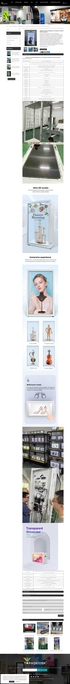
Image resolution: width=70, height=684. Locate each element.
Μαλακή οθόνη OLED (25, 593)
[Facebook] (31, 677)
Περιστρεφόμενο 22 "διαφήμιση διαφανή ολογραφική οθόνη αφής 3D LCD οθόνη (57, 635)
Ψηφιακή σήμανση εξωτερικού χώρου (12, 37)
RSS (33, 680)
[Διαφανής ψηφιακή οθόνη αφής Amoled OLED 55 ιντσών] (57, 643)
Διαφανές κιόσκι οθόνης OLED (29, 635)
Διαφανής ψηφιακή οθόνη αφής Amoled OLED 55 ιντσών (57, 650)
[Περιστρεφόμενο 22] (57, 627)
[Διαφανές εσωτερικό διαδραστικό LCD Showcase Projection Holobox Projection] (25, 49)
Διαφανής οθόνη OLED (21, 26)
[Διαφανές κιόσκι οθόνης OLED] (29, 627)
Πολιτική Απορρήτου (39, 680)
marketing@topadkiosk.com (41, 674)
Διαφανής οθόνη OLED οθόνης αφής (43, 635)
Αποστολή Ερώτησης (43, 49)
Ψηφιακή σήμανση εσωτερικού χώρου (12, 35)
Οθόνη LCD (8, 42)
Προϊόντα (10, 26)
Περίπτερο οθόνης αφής (10, 40)
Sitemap (31, 680)
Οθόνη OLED (15, 26)
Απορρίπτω (11, 681)
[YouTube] (36, 677)
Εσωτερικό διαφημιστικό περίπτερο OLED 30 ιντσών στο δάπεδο (43, 650)
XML (35, 680)
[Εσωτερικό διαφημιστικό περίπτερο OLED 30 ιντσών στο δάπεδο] (43, 643)
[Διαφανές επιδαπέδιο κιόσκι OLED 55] (29, 643)
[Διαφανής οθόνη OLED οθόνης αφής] (43, 627)
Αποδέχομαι (18, 681)
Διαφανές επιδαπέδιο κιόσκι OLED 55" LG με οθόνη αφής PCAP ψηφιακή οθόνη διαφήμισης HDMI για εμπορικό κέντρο (29, 650)
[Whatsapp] (38, 677)
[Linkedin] (34, 677)
